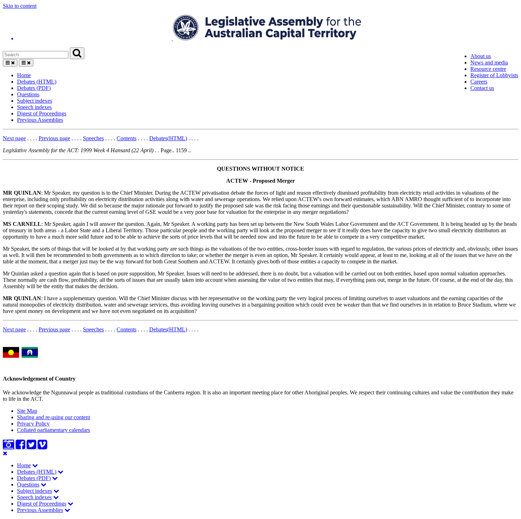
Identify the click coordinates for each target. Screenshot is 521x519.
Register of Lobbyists (494, 75)
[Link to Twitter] (32, 447)
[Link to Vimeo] (42, 447)
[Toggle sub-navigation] (35, 465)
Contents (126, 138)
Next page (14, 138)
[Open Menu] (10, 63)
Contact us (482, 88)
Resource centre (488, 69)
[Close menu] (5, 453)
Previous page (54, 138)
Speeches (93, 138)
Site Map (27, 411)
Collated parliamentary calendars (53, 430)
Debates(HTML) (168, 138)
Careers (478, 82)
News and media (489, 62)
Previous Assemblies (40, 120)
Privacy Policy (33, 424)
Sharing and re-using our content (53, 417)
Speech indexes (34, 107)
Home (24, 75)
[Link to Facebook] (21, 447)
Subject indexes (34, 101)
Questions (28, 94)
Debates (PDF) (34, 88)
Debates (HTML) (36, 82)
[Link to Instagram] (9, 447)
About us (480, 56)
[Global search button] (77, 53)
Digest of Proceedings (41, 113)
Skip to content (20, 6)
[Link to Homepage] (260, 28)
